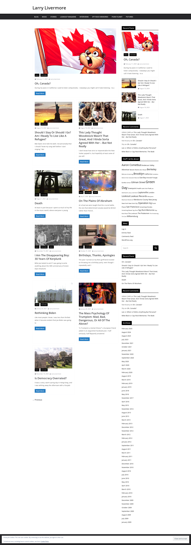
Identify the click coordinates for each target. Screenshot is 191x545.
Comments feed (127, 236)
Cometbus (155, 174)
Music (44, 17)
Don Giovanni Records (132, 178)
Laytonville (143, 192)
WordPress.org (127, 240)
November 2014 (127, 409)
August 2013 (126, 413)
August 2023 (126, 336)
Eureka (124, 183)
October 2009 (127, 507)
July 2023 (125, 339)
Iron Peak (148, 188)
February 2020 (127, 372)
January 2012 (126, 442)
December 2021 (127, 343)
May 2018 (125, 394)
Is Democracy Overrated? (51, 378)
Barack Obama (134, 170)
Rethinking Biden (45, 313)
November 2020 (127, 354)
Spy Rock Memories (100, 17)
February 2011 (127, 456)
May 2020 (125, 361)
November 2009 (127, 504)
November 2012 (127, 431)
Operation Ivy (145, 203)
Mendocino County (141, 199)
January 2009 (126, 522)
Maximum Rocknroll (127, 200)
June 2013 (125, 416)
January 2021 (126, 350)
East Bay (143, 177)
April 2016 (125, 402)
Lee (123, 148)
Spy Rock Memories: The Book (143, 152)
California (148, 174)
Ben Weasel (143, 170)
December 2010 (127, 464)
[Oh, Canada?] (75, 51)
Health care (140, 188)
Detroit (124, 178)
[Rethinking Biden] (53, 293)
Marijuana (150, 196)
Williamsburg (132, 216)
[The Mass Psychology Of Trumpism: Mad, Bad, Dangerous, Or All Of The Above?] (97, 293)
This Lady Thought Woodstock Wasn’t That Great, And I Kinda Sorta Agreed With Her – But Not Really (95, 139)
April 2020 (125, 365)
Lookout (126, 196)
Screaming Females (146, 207)
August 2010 (126, 471)
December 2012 (127, 427)
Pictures (129, 17)
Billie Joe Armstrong (127, 174)
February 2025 (127, 329)
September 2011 (128, 445)
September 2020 (128, 358)
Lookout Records (139, 196)
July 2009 (125, 518)
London (151, 192)
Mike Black (126, 152)
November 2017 (127, 398)
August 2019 (126, 376)
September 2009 (128, 511)
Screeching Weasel (127, 210)
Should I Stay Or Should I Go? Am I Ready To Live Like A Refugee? (53, 135)
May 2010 (125, 482)
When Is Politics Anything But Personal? (141, 148)
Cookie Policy (45, 541)
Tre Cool (124, 216)
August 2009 (126, 515)
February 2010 (127, 493)
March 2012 (126, 434)
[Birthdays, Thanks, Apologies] (97, 235)
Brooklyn (139, 173)
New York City (133, 203)
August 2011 (126, 449)
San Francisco (132, 206)
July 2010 (125, 475)
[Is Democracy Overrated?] (53, 358)
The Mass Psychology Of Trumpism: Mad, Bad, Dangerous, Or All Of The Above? (94, 318)
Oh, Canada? (43, 83)
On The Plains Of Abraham (95, 201)
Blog (36, 17)
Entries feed (126, 233)
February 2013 (127, 423)
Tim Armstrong (154, 213)
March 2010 (126, 489)
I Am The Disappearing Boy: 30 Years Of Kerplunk (52, 256)
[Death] (53, 182)
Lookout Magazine (68, 17)
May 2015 (125, 405)
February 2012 (127, 438)
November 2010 (127, 467)
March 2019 (126, 380)
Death (38, 203)
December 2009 (127, 500)
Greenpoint (132, 188)
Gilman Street (138, 182)
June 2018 (125, 391)
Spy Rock (135, 210)
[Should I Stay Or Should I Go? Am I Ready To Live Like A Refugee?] (53, 112)
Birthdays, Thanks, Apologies (97, 255)
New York (125, 203)
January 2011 (126, 460)
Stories (53, 17)
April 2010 (125, 486)
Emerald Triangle (151, 178)
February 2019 (127, 383)
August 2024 (126, 332)
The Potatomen (143, 213)
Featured (44, 75)
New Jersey (153, 199)
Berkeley (151, 169)
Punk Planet (117, 17)
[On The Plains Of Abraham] (97, 180)
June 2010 (125, 478)
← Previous (37, 400)
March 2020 (126, 369)
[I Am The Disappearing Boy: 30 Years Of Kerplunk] (53, 235)
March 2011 (126, 453)
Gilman (129, 182)
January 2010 (126, 497)
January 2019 (126, 387)
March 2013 (126, 420)
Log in (124, 229)
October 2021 (127, 347)
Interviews (84, 17)
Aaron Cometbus (132, 165)
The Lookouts (132, 213)
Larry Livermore (49, 8)
